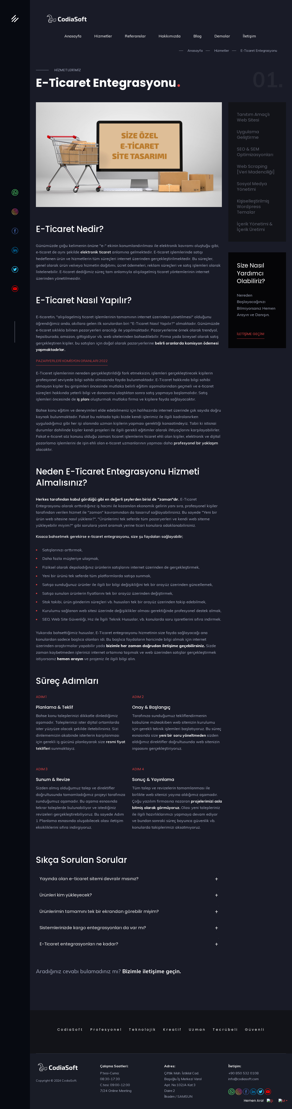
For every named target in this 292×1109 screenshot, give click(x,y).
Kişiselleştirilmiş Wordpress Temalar (253, 206)
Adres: (169, 1066)
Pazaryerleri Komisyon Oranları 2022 (72, 361)
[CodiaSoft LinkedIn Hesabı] (15, 250)
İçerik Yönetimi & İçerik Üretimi (255, 226)
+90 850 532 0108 (243, 1073)
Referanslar (135, 36)
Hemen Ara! (254, 1100)
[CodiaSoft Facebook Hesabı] (15, 231)
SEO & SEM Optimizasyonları (255, 151)
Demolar (222, 36)
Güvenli (255, 1029)
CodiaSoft (70, 1029)
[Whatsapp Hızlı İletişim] (15, 192)
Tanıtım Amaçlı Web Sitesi (253, 117)
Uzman (197, 1029)
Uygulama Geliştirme (248, 134)
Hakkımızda (170, 36)
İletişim (249, 36)
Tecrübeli (225, 1029)
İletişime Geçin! (250, 333)
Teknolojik (142, 1029)
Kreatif (172, 1029)
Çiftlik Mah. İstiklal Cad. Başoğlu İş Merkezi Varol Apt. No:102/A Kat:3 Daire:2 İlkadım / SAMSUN (183, 1085)
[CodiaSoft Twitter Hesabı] (15, 269)
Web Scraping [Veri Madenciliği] (256, 169)
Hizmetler (103, 36)
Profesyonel (106, 1029)
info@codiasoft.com (243, 1079)
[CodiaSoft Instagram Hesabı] (15, 211)
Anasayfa (72, 36)
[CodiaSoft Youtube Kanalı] (15, 288)
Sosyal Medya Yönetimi (252, 186)
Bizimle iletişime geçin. (151, 971)
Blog (197, 36)
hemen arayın (70, 658)
